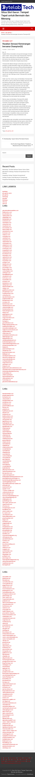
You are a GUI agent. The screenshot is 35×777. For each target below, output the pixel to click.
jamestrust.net (6, 642)
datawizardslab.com (7, 286)
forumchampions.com (8, 589)
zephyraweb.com (7, 241)
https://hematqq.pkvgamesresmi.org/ (11, 763)
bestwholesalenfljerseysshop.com (11, 480)
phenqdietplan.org (7, 530)
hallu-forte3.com (6, 711)
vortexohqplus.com (7, 271)
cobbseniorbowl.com (8, 492)
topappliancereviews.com (9, 735)
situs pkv (14, 759)
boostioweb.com (6, 214)
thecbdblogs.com (7, 742)
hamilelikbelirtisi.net (7, 274)
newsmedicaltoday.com (8, 359)
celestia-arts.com (7, 587)
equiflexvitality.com (7, 331)
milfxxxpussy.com (7, 537)
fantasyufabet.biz (7, 433)
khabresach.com (6, 741)
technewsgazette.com (8, 659)
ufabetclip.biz (6, 430)
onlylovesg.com (6, 333)
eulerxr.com (5, 312)
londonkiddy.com (6, 373)
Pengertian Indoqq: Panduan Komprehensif (13, 175)
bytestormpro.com (7, 304)
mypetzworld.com (7, 504)
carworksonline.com (7, 604)
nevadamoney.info (7, 696)
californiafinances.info (8, 692)
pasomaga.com (6, 558)
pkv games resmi (7, 193)
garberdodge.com (7, 595)
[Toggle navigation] (3, 29)
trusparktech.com (7, 250)
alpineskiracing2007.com (9, 720)
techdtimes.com (6, 402)
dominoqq (5, 196)
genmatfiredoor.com (7, 323)
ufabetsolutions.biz (7, 447)
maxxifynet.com (6, 226)
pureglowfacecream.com (9, 661)
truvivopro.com (6, 233)
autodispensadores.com (8, 355)
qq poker (4, 198)
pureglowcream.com (7, 672)
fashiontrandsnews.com (8, 471)
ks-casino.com (6, 513)
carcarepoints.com (7, 514)
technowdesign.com (7, 494)
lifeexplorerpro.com (7, 300)
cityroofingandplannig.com (9, 497)
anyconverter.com (7, 649)
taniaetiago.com (6, 554)
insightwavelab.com (7, 298)
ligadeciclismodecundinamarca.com (12, 368)
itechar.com (5, 407)
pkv (2, 758)
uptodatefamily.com (7, 539)
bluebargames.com (7, 590)
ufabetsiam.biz (6, 435)
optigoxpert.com (6, 259)
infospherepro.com (7, 291)
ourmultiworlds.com (7, 582)
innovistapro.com (7, 267)
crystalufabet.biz (6, 461)
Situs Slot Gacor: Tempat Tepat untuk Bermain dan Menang (15, 15)
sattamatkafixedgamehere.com (10, 343)
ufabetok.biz (5, 463)
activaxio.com (6, 281)
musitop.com (6, 540)
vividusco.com (6, 234)
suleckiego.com (6, 748)
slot (11, 41)
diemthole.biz (6, 654)
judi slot (6, 758)
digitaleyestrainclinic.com (9, 727)
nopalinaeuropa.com (7, 563)
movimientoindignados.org (9, 535)
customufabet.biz (7, 456)
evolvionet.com (6, 221)
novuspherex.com (7, 247)
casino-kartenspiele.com (9, 635)
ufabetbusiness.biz (7, 438)
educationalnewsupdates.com (10, 210)
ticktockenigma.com (7, 311)
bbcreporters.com (7, 473)
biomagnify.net (6, 565)
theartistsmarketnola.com (9, 703)
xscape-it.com (6, 488)
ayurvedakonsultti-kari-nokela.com (11, 483)
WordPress (30, 774)
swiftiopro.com (6, 272)
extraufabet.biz (6, 443)
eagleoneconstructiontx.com (10, 330)
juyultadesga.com (7, 501)
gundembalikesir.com (8, 405)
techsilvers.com (6, 521)
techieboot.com (6, 404)
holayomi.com (6, 366)
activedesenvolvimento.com (9, 335)
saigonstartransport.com (9, 684)
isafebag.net (5, 630)
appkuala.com (6, 668)
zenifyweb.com (6, 319)
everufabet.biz (6, 464)
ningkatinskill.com (7, 523)
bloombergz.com (7, 632)
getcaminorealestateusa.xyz (10, 381)
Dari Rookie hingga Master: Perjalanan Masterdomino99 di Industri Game (21, 144)
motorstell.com (6, 609)
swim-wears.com (7, 597)
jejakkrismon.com (7, 652)
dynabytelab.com (6, 219)
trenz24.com (5, 644)
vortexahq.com (6, 236)
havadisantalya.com (7, 400)
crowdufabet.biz (6, 466)
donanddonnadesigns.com (9, 328)
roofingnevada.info (7, 361)
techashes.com (6, 397)
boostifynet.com (6, 253)
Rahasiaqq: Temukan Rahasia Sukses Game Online (15, 169)
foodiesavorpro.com (7, 293)
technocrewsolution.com (9, 614)
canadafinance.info (7, 694)
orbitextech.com (6, 316)
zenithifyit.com (6, 238)
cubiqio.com (5, 288)
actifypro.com (6, 262)
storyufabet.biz (6, 457)
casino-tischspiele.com (8, 639)
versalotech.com (6, 276)
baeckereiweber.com (7, 393)
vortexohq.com (6, 295)
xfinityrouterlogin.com (8, 732)
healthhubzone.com (7, 411)
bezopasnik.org (6, 680)
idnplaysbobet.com (7, 338)
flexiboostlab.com (7, 269)
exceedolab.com (6, 279)
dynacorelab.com (7, 229)
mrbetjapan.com (6, 665)
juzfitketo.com (6, 556)
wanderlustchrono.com (8, 305)
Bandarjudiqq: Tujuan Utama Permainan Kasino (16, 139)
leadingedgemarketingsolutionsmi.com (12, 476)
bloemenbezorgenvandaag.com (10, 673)
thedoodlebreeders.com (8, 516)
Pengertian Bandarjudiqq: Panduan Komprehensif (15, 179)
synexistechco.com (7, 231)
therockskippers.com (8, 715)
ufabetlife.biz (5, 445)
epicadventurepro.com (8, 297)
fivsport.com (5, 525)
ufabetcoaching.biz (7, 374)
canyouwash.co (6, 399)
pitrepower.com (6, 723)
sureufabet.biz (6, 454)
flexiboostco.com (7, 212)
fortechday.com (6, 380)
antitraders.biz (6, 485)
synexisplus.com (6, 222)
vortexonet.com (6, 224)
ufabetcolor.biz (6, 442)
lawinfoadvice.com (7, 528)
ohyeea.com (5, 546)
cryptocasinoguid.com (8, 475)
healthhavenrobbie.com (8, 326)
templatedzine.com (7, 526)
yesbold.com (5, 409)
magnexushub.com (7, 418)
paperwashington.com (8, 349)
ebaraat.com (5, 412)
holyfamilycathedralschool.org (10, 371)
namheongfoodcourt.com (9, 708)
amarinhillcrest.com (7, 625)
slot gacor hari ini (11, 761)
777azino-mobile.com (8, 490)
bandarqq (4, 191)
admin (13, 49)
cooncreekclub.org (7, 583)
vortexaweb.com (6, 243)
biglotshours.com (7, 421)
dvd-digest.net (6, 701)
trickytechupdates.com (8, 737)
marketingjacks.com (7, 734)
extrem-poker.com (7, 511)
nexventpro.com (6, 255)
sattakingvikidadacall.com (9, 340)
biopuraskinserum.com (8, 691)
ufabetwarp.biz (6, 428)
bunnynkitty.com (6, 678)
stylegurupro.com (7, 285)
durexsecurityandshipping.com (10, 495)
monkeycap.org (6, 621)
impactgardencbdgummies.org (10, 559)
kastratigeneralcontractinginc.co (11, 478)
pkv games (5, 41)
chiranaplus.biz (6, 704)
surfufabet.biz (6, 450)
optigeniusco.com (7, 245)
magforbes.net (6, 620)
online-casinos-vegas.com (9, 730)
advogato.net (5, 628)
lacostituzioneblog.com (8, 544)
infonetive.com (6, 687)
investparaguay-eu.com (8, 507)
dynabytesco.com (7, 283)
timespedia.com (6, 651)
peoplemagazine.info (8, 395)
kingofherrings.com (7, 663)
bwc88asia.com (6, 509)
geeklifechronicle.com (8, 290)
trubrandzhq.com (7, 252)
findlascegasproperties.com (9, 324)
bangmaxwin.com (7, 685)
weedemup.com (6, 350)
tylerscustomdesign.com (9, 602)
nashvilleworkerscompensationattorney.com (14, 369)
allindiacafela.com (7, 718)
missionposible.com (7, 729)
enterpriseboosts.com (8, 633)
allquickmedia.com (7, 658)
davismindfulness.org (8, 376)
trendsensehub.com (7, 309)
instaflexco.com (6, 266)
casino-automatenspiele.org (10, 637)
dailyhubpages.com (7, 336)
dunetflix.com (6, 533)
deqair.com (5, 520)
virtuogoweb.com (7, 419)
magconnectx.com (7, 362)
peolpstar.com (6, 601)
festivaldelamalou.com (8, 592)
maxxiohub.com (6, 240)
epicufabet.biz (6, 459)
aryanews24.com (7, 487)
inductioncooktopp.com (8, 357)
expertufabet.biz (6, 431)
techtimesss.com (7, 606)
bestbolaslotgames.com (8, 342)
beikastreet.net (6, 578)
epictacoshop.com (7, 689)
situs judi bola (12, 758)
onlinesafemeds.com (8, 424)
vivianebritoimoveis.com (8, 618)
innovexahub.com (7, 228)
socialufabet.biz (6, 449)
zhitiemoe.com (6, 547)
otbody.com (5, 640)
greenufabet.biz (6, 440)
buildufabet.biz (6, 468)
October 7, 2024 (6, 49)
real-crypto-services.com (9, 502)
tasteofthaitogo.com (8, 677)
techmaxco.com (6, 278)
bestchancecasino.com (8, 352)
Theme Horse (10, 774)
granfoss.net (5, 716)
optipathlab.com (6, 217)
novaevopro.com (6, 248)
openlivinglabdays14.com (9, 482)
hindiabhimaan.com (7, 739)
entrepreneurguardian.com (9, 345)
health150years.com (7, 611)
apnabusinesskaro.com (8, 746)
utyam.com (5, 542)
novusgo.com (6, 302)
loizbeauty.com (6, 647)
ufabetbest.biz (6, 452)
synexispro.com (6, 364)
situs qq (4, 202)
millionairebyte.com (7, 378)
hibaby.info (5, 347)
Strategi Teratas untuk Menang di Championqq (14, 177)
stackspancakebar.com (8, 706)
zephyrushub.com (7, 215)
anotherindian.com (7, 551)
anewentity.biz (6, 666)
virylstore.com (6, 608)
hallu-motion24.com (7, 713)
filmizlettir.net (6, 580)
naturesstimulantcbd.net (8, 561)
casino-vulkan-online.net (8, 722)
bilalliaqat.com (6, 354)
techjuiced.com (6, 414)
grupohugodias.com (7, 518)
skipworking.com (6, 646)
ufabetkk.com (6, 656)
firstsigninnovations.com (9, 594)
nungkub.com (6, 549)
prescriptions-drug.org (8, 613)
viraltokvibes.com (7, 616)
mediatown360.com (7, 725)
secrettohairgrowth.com (8, 675)
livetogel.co (5, 321)
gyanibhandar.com (7, 426)
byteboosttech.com (7, 416)
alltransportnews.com (8, 469)
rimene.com (5, 697)
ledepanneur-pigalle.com (8, 699)
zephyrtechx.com (7, 257)
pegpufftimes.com (7, 585)
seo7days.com (6, 670)
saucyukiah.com (6, 576)
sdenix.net (5, 623)
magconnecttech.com (8, 317)
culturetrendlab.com (7, 307)
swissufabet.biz (6, 437)
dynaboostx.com (6, 264)
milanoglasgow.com (7, 710)
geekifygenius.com (7, 314)
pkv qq (28, 761)
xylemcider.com (6, 552)
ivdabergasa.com (7, 499)
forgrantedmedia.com (8, 599)
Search (4, 152)
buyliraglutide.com (7, 423)
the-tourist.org (6, 627)
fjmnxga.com (5, 682)
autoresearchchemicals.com (10, 744)
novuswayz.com (6, 260)
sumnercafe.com (7, 532)
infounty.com (5, 506)
